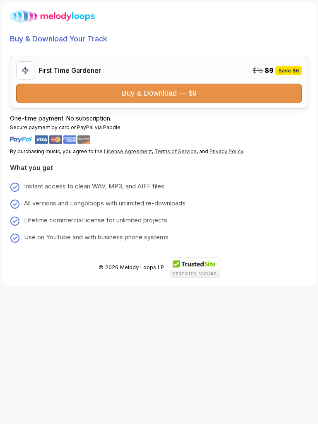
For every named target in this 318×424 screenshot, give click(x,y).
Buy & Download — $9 (159, 93)
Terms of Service (175, 151)
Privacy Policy (226, 151)
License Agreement (128, 151)
